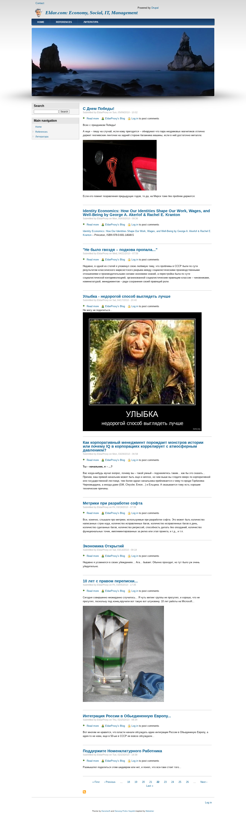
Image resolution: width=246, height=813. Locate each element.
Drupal (155, 7)
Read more (93, 118)
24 (172, 782)
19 (136, 782)
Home (40, 22)
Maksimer (150, 811)
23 (165, 782)
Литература (91, 22)
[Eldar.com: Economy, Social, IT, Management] (38, 16)
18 (128, 782)
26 (187, 782)
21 (150, 782)
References (64, 22)
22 (158, 782)
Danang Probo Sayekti (125, 811)
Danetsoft (105, 811)
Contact (40, 3)
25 (180, 782)
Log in (134, 118)
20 (143, 782)
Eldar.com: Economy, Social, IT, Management (91, 12)
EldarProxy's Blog (115, 118)
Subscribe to (84, 791)
